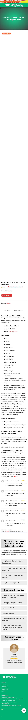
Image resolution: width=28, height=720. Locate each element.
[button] (26, 659)
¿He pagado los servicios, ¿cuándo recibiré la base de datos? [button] (12, 628)
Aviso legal (3, 686)
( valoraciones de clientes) (15, 287)
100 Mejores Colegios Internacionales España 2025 (12, 699)
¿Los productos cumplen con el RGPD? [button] (13, 619)
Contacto (3, 691)
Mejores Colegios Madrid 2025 (8, 700)
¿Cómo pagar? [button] (8, 613)
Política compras (5, 688)
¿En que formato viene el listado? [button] (12, 576)
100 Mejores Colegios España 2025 (9, 697)
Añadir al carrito (6, 295)
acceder (7, 531)
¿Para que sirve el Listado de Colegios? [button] (14, 569)
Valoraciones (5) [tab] (18, 310)
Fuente (16, 476)
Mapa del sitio (4, 689)
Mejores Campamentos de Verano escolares (11, 705)
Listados (8, 303)
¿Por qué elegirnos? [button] (12, 583)
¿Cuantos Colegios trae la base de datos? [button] (12, 562)
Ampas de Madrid (5, 703)
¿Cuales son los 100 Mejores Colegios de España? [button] (13, 596)
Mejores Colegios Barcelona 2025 (8, 702)
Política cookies (4, 684)
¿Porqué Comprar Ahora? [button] (12, 603)
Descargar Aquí (13, 331)
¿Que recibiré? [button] (8, 608)
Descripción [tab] (6, 310)
